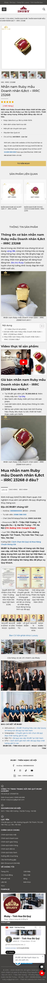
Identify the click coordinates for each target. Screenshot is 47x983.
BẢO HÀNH (23, 489)
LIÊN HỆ (4, 490)
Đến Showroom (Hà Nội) (10, 863)
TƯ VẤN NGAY (23, 163)
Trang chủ (5, 871)
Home (2, 18)
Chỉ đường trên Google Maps (20, 528)
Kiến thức (27, 882)
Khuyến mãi (5, 878)
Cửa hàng (10, 18)
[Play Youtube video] (23, 362)
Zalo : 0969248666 (25, 775)
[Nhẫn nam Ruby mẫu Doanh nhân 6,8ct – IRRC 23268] (5, 75)
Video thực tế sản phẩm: (17, 329)
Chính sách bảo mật (8, 835)
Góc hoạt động (7, 875)
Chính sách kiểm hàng (9, 845)
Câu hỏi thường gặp (8, 859)
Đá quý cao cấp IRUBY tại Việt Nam (28, 738)
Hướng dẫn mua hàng (9, 856)
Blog (25, 878)
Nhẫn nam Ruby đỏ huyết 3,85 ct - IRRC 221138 (11, 208)
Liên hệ (4, 882)
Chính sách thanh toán (9, 838)
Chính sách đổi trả (8, 849)
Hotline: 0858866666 (25, 765)
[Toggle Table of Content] (41, 326)
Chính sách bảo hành (9, 852)
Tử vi (2, 886)
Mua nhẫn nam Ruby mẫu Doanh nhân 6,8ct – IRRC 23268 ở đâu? (22, 338)
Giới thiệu (27, 871)
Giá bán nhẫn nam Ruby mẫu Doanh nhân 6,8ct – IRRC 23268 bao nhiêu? (23, 333)
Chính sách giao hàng (9, 842)
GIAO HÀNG (13, 489)
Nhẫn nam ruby (21, 18)
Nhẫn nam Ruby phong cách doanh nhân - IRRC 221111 (34, 209)
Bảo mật (27, 875)
